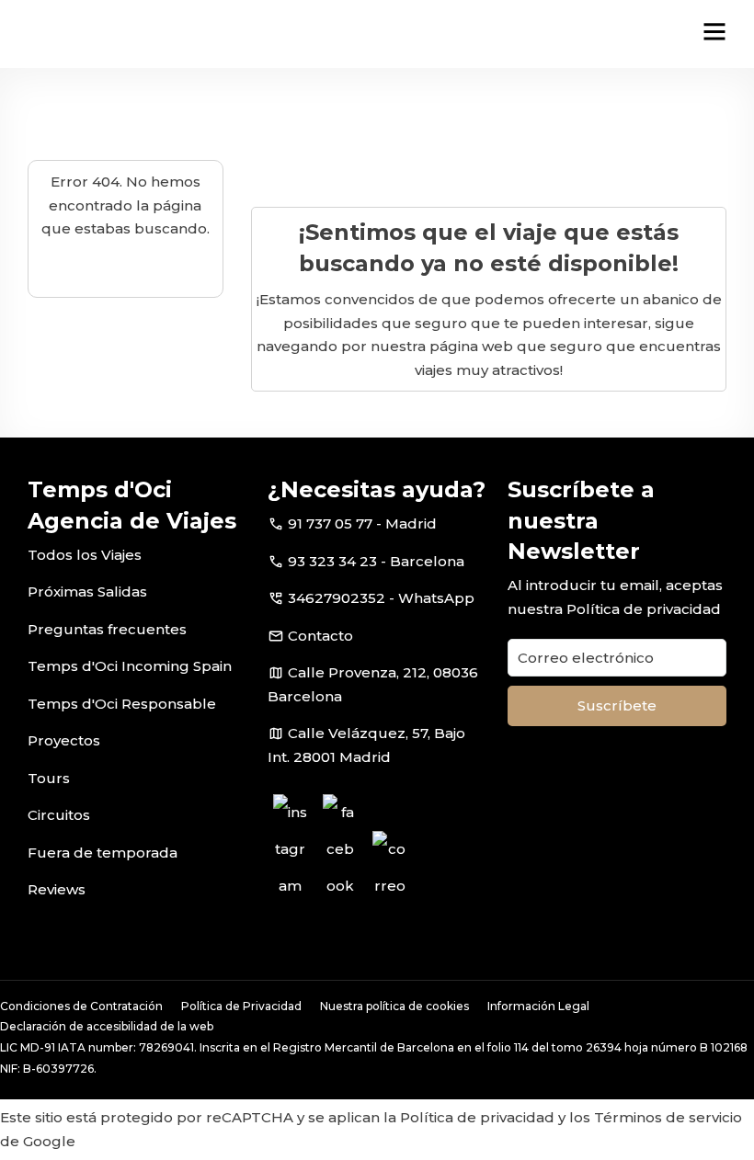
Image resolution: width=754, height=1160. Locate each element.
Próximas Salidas (87, 591)
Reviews (57, 889)
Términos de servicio (668, 1117)
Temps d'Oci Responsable (122, 703)
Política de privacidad (643, 609)
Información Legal (538, 1006)
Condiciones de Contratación (81, 1006)
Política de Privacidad (241, 1006)
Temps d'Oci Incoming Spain (130, 666)
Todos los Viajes (85, 554)
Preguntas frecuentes (107, 629)
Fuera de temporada (102, 852)
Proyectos (64, 740)
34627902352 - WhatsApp (381, 598)
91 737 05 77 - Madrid (362, 523)
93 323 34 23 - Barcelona (376, 561)
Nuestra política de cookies (394, 1006)
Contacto (320, 635)
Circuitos (59, 815)
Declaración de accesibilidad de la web (106, 1026)
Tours (49, 778)
